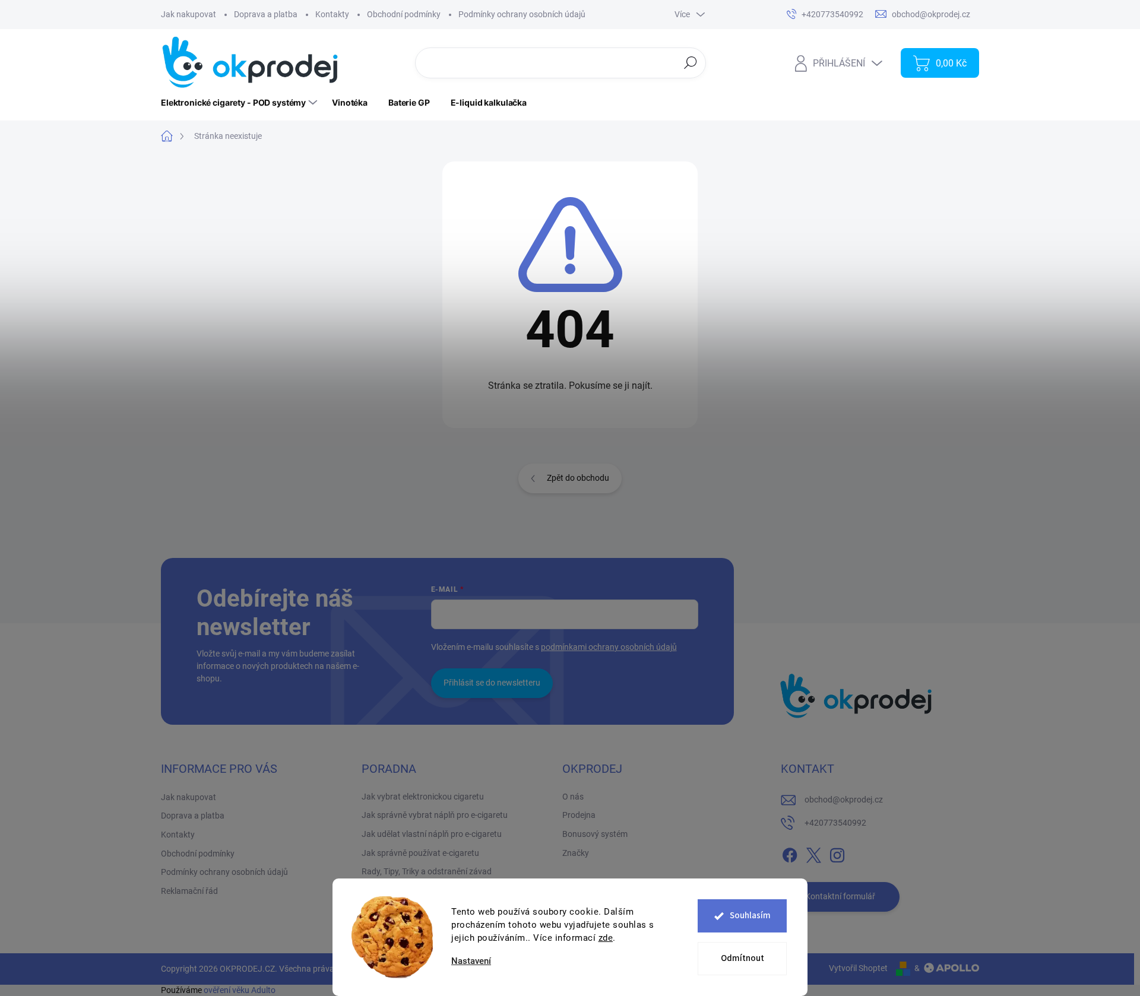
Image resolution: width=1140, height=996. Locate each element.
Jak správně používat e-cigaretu (420, 853)
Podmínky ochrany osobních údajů (521, 14)
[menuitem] (240, 102)
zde (605, 937)
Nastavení (471, 961)
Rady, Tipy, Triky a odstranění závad (427, 871)
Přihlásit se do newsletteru (492, 682)
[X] (813, 853)
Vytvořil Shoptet (858, 968)
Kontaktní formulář (840, 896)
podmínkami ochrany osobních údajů (609, 647)
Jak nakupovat (188, 14)
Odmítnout (742, 958)
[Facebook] (790, 853)
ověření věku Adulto (240, 990)
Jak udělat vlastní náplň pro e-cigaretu (432, 834)
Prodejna (579, 815)
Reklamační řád (189, 891)
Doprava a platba (265, 14)
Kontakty (332, 14)
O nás (573, 796)
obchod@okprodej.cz (844, 799)
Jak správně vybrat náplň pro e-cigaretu (435, 815)
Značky (575, 853)
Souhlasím (750, 915)
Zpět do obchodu (578, 478)
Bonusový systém (595, 834)
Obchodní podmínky (404, 14)
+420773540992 (835, 822)
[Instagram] (837, 853)
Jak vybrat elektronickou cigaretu (423, 796)
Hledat (691, 62)
